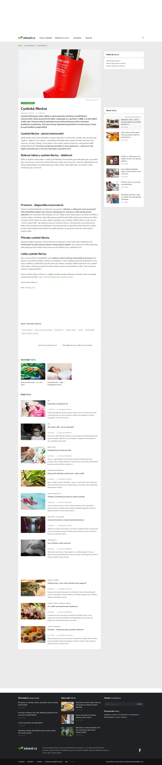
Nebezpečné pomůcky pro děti (59, 450)
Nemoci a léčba (71, 330)
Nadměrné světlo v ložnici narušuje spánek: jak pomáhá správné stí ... (131, 122)
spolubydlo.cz (134, 715)
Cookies (39, 762)
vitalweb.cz (107, 715)
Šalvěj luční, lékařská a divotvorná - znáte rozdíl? (65, 473)
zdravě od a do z (62, 38)
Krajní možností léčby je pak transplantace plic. (56, 277)
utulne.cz (115, 715)
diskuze (89, 38)
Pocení (80, 330)
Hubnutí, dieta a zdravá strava (59, 603)
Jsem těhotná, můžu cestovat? (59, 543)
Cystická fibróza (29, 46)
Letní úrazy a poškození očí (57, 404)
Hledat (139, 704)
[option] (33, 375)
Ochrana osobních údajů (53, 762)
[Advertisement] (81, 17)
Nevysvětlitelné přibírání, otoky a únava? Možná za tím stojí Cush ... (131, 171)
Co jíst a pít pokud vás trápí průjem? (30, 723)
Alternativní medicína (55, 470)
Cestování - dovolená (55, 517)
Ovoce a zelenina (53, 626)
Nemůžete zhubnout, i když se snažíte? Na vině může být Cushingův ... (131, 197)
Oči (48, 401)
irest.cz (118, 717)
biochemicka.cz (124, 715)
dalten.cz (124, 717)
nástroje (78, 38)
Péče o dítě (51, 447)
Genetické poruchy (113, 61)
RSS (66, 762)
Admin (72, 762)
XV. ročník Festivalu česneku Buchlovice (62, 606)
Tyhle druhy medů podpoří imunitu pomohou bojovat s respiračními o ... (130, 134)
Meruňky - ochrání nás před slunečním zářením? (65, 629)
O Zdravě (21, 762)
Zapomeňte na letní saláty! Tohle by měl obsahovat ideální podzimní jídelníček (88, 705)
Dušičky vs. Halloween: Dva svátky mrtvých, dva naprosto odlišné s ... (131, 158)
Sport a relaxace (54, 494)
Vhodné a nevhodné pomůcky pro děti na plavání (66, 497)
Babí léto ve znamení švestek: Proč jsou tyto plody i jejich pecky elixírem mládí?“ (88, 730)
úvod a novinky (45, 38)
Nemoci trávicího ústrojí (30, 333)
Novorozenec (89, 330)
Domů (20, 46)
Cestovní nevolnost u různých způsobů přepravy (65, 520)
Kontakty (30, 762)
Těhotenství (52, 540)
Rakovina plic (59, 330)
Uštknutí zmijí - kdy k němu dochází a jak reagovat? (67, 583)
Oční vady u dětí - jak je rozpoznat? (60, 427)
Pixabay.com (30, 287)
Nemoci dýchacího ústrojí (43, 330)
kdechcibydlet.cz (109, 717)
